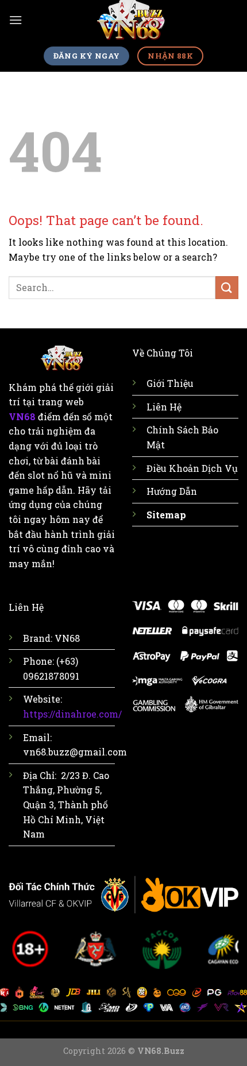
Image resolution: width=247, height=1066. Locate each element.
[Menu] (15, 20)
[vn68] (130, 20)
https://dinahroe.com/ (72, 714)
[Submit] (226, 287)
